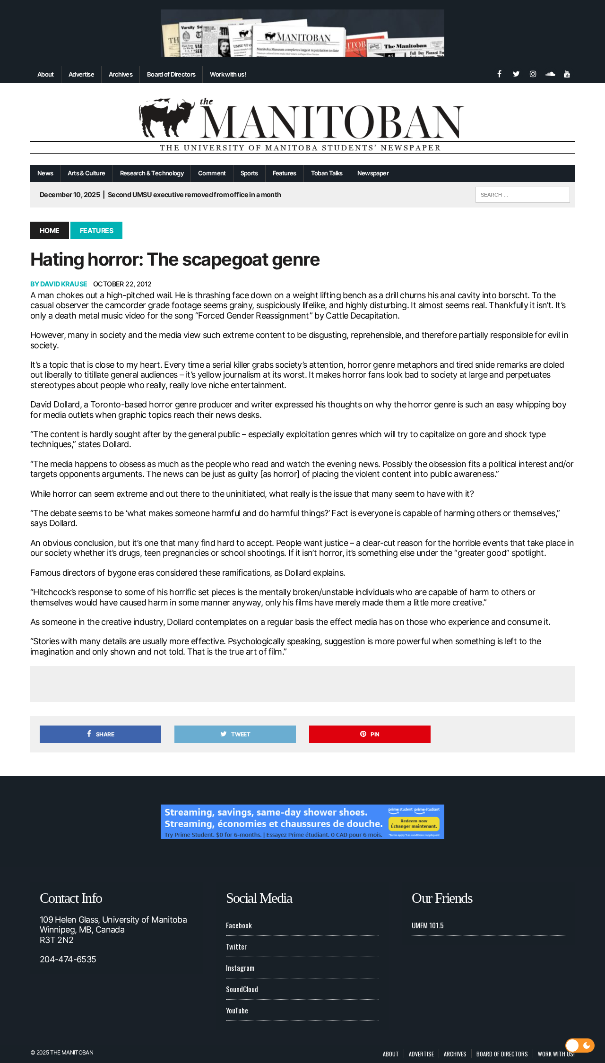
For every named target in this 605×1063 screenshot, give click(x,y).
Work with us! (228, 74)
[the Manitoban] (302, 124)
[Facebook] (499, 72)
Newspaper (373, 173)
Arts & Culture (86, 173)
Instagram (240, 967)
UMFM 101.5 (428, 925)
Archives (120, 74)
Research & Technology (152, 173)
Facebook (239, 925)
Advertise (81, 74)
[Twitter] (516, 72)
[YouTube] (567, 72)
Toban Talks (327, 173)
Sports (249, 173)
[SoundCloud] (550, 72)
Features (284, 173)
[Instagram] (533, 72)
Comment (212, 173)
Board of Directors (171, 74)
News (45, 173)
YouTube (237, 1010)
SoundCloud (242, 989)
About (45, 74)
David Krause (63, 284)
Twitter (236, 946)
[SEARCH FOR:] (522, 193)
